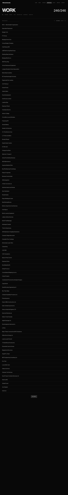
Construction (19, 14)
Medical (10, 14)
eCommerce (25, 14)
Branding (6, 14)
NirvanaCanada (6, 2)
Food (15, 14)
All (2, 14)
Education (31, 14)
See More (34, 396)
